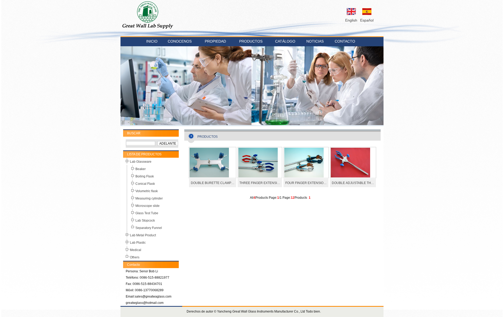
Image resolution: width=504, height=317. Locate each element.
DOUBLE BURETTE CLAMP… (212, 183)
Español (367, 20)
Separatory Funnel (148, 228)
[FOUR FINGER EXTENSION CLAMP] (304, 176)
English (351, 20)
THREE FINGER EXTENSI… (259, 183)
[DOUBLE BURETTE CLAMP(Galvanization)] (209, 176)
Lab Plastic (138, 242)
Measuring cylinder (149, 198)
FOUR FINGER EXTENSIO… (306, 183)
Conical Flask (145, 184)
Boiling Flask (144, 176)
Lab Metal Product (143, 235)
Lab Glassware (140, 161)
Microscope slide (147, 206)
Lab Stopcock (145, 220)
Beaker (140, 169)
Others (134, 257)
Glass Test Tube (146, 213)
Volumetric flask (146, 191)
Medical (135, 250)
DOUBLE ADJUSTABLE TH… (353, 183)
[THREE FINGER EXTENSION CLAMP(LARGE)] (258, 176)
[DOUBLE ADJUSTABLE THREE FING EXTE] (350, 176)
